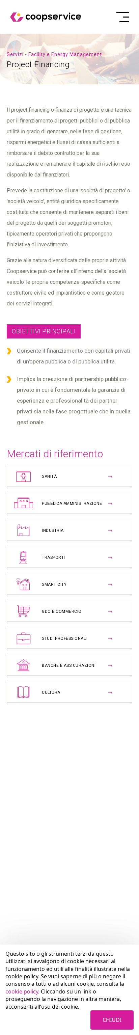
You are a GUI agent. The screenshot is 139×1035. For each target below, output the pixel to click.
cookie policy (21, 991)
